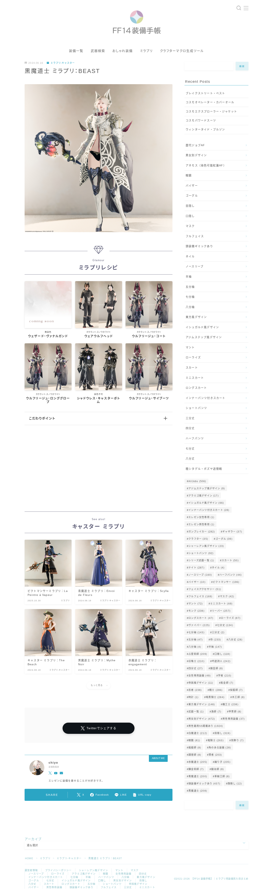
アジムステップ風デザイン (204, 337)
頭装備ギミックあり (199, 246)
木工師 (238, 697)
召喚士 (196, 661)
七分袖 (190, 296)
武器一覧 (196, 711)
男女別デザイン (196, 155)
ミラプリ (146, 51)
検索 (242, 66)
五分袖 (190, 286)
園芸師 (216, 668)
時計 (193, 697)
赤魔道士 (197, 762)
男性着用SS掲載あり (205, 726)
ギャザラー (232, 531)
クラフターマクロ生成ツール (182, 51)
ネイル (190, 256)
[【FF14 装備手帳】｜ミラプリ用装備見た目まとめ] (136, 20)
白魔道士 (197, 733)
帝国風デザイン (200, 682)
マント (190, 347)
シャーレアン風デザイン (206, 546)
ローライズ (193, 357)
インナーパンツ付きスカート (205, 398)
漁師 (216, 711)
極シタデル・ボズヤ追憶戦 (204, 468)
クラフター (198, 538)
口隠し (190, 216)
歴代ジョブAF (195, 145)
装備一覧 (76, 51)
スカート (192, 367)
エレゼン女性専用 (201, 517)
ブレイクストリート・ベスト (205, 93)
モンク (196, 610)
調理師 (194, 754)
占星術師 (197, 654)
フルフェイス (195, 236)
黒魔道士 (197, 790)
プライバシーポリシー (58, 870)
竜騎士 (216, 740)
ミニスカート (195, 377)
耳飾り (237, 740)
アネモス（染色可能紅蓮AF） (206, 165)
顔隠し (235, 783)
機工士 (230, 704)
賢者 (215, 754)
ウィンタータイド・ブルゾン (205, 129)
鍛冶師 (217, 769)
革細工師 (222, 776)
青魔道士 (197, 776)
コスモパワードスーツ (201, 120)
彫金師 (227, 682)
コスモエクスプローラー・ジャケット (211, 111)
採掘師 (236, 690)
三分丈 (190, 418)
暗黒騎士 (215, 697)
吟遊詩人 (221, 661)
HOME (29, 858)
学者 (224, 675)
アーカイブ (33, 839)
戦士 (215, 690)
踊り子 (222, 762)
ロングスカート (196, 387)
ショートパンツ (196, 408)
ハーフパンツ (195, 438)
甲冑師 (235, 711)
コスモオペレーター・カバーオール (210, 102)
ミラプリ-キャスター (63, 63)
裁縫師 (194, 747)
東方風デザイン (196, 317)
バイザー (192, 185)
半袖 (189, 276)
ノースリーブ (194, 266)
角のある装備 (220, 747)
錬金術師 (196, 769)
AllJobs (197, 481)
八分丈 (190, 458)
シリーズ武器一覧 (201, 560)
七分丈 (190, 448)
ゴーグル (192, 195)
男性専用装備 (233, 718)
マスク (190, 226)
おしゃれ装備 (122, 51)
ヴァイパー (199, 625)
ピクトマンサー (226, 582)
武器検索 (98, 51)
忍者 (195, 690)
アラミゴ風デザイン (203, 495)
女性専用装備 (199, 675)
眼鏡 (189, 175)
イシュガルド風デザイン (202, 327)
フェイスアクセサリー (204, 589)
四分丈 (190, 428)
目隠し (190, 205)
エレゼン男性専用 (201, 524)
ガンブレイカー (201, 531)
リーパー (221, 610)
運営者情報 (31, 870)
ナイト (196, 567)
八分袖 (190, 307)
